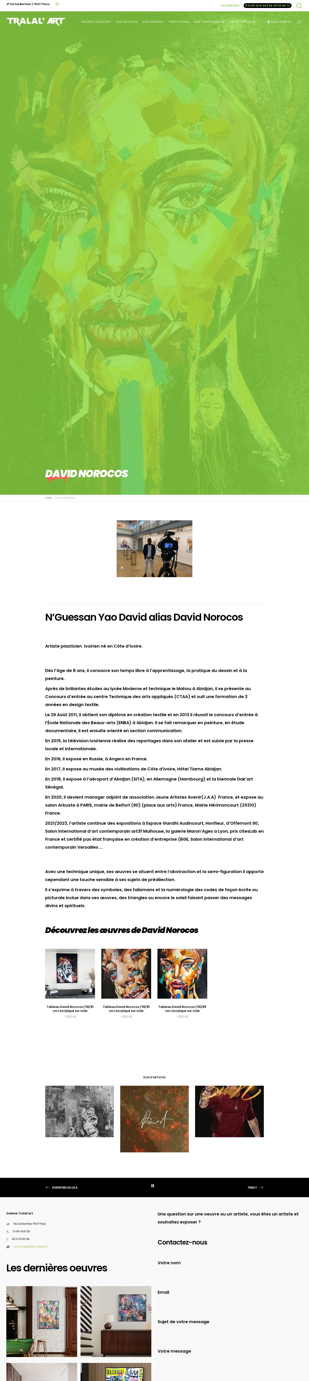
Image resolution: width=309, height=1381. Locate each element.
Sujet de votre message (183, 1322)
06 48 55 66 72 (279, 6)
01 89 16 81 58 (257, 6)
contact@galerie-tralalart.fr (30, 1246)
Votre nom (169, 1263)
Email (163, 1292)
